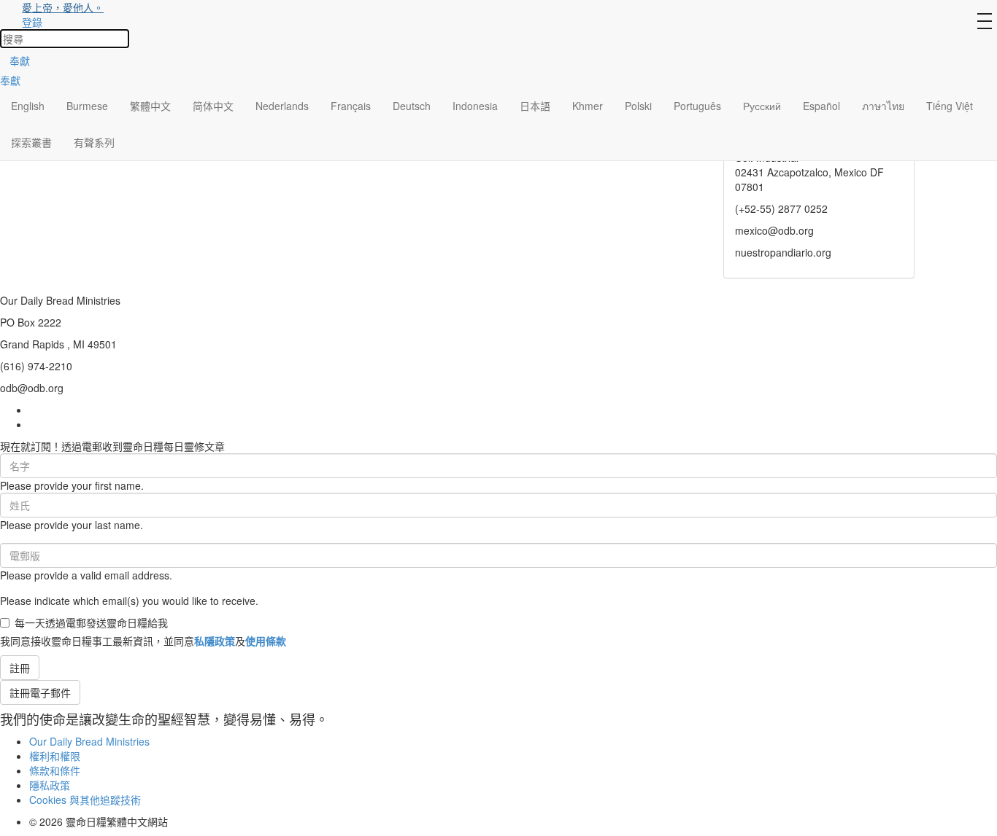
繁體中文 (150, 105)
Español (821, 105)
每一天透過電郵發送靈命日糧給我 (91, 622)
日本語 (535, 105)
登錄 (32, 22)
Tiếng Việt (949, 105)
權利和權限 (54, 756)
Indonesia (475, 105)
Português (697, 105)
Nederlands (282, 105)
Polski (638, 105)
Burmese (87, 105)
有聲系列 (94, 142)
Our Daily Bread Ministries (89, 741)
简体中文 (213, 105)
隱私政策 (49, 785)
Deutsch (412, 105)
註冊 (19, 667)
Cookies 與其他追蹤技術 (85, 799)
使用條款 (265, 640)
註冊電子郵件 (40, 692)
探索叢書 (31, 142)
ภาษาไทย (883, 105)
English (28, 105)
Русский (762, 105)
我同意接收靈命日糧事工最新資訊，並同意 (143, 640)
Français (351, 105)
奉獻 (19, 60)
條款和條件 (54, 770)
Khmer (587, 105)
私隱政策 (214, 640)
